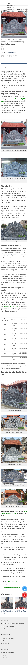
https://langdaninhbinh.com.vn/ (13, 587)
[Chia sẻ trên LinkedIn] (16, 56)
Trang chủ (4, 39)
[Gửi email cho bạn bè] (10, 56)
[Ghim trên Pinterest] (13, 56)
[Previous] (1, 606)
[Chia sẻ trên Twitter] (8, 56)
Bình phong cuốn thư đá (15, 39)
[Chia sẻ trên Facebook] (5, 56)
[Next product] (2, 49)
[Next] (27, 606)
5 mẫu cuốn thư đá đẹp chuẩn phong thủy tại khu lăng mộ (7, 612)
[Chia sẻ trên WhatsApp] (2, 56)
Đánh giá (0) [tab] (4, 67)
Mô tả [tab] (2, 64)
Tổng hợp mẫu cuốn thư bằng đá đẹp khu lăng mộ (20, 611)
